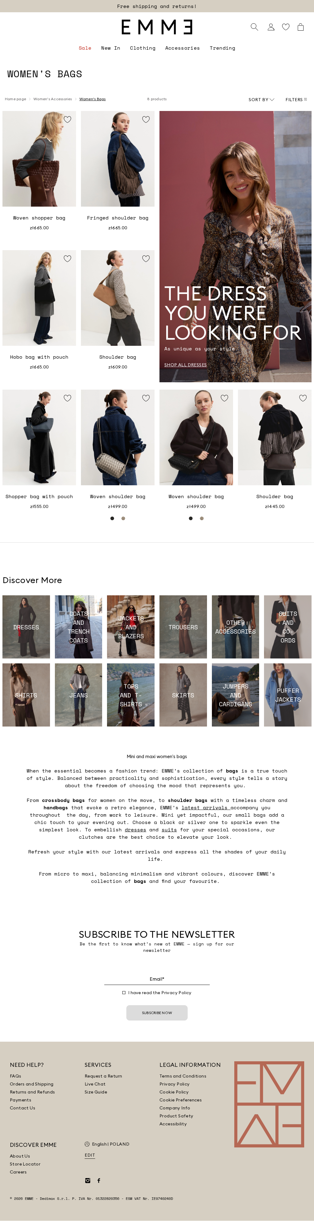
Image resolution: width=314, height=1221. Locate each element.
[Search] (254, 27)
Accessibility (173, 1124)
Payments (20, 1100)
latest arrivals (206, 807)
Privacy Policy (176, 992)
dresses (135, 829)
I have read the (160, 992)
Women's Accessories (52, 99)
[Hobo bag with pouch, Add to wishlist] (67, 258)
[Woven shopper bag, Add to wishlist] (67, 119)
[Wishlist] (285, 27)
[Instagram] (88, 1180)
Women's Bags (92, 99)
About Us (20, 1156)
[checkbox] (123, 992)
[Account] (271, 27)
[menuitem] (85, 48)
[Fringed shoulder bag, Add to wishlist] (146, 119)
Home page (15, 99)
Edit (90, 1155)
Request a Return (103, 1076)
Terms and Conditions (182, 1076)
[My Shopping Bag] (300, 27)
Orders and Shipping (32, 1084)
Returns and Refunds (32, 1092)
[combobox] (261, 100)
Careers (18, 1172)
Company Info (174, 1108)
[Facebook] (99, 1180)
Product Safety (176, 1116)
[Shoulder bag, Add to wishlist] (146, 258)
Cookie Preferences (180, 1100)
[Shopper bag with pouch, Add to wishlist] (67, 398)
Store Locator (25, 1164)
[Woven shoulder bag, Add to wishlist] (146, 398)
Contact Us (22, 1108)
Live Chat (95, 1084)
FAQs (15, 1076)
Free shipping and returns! (157, 6)
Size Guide (96, 1092)
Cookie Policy (174, 1092)
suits (169, 829)
